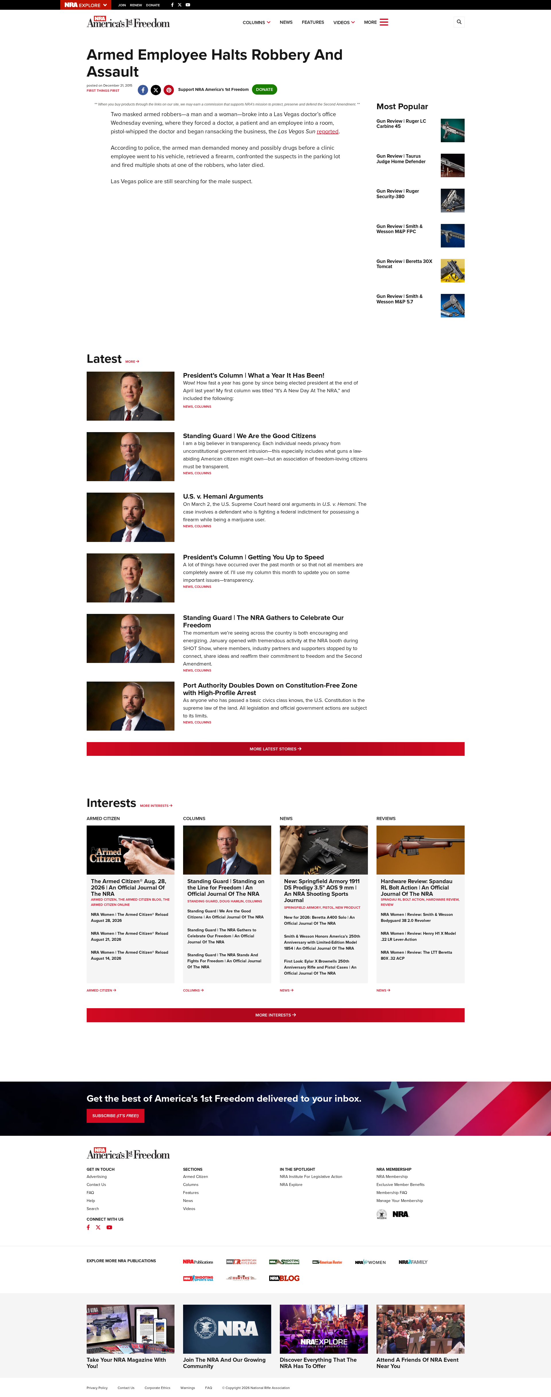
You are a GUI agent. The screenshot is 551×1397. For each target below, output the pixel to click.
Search (93, 1209)
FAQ (90, 1193)
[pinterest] (168, 87)
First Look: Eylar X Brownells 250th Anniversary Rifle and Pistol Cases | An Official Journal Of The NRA (320, 967)
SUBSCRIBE (115, 1116)
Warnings (188, 1387)
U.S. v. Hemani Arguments (223, 496)
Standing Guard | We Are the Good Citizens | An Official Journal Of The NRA (225, 914)
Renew (136, 5)
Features (313, 22)
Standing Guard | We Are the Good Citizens (249, 436)
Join (122, 5)
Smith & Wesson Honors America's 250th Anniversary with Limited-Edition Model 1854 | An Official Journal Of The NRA (322, 942)
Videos (341, 22)
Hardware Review (442, 899)
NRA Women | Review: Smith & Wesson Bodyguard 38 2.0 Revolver (417, 918)
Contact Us (96, 1185)
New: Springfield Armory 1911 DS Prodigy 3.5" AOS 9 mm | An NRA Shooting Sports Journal (322, 890)
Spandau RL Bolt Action (402, 899)
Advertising (97, 1177)
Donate (153, 5)
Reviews (386, 818)
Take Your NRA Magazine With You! (126, 1362)
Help (91, 1201)
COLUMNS (253, 901)
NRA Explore (291, 1185)
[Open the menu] (384, 21)
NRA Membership (392, 1177)
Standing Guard (202, 901)
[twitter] (156, 87)
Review (387, 904)
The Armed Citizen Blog (139, 899)
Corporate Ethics (157, 1387)
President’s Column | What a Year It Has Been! (253, 375)
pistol (328, 907)
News (286, 22)
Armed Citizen (103, 818)
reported (328, 131)
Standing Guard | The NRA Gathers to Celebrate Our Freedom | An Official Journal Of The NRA (221, 936)
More (130, 361)
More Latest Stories (299, 749)
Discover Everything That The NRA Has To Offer (318, 1362)
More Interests (154, 805)
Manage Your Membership (400, 1201)
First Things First (103, 90)
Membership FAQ (392, 1193)
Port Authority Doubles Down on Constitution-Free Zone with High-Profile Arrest (270, 689)
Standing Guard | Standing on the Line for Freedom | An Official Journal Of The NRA (226, 887)
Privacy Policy (97, 1387)
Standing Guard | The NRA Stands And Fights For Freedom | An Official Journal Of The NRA (224, 961)
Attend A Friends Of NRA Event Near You (418, 1362)
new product (347, 907)
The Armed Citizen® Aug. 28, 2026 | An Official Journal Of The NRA (128, 887)
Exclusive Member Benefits (401, 1185)
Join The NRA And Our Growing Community (224, 1362)
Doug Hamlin (232, 901)
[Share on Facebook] (143, 87)
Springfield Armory (302, 907)
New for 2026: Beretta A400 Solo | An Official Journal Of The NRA (319, 920)
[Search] (459, 22)
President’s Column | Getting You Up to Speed (253, 557)
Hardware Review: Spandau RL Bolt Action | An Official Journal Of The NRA (417, 887)
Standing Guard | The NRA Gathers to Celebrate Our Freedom (263, 621)
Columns (254, 22)
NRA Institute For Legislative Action (311, 1177)
